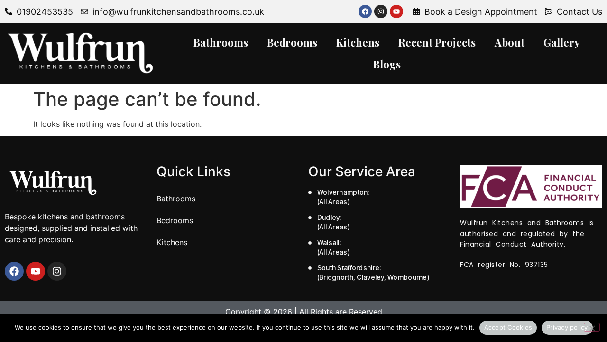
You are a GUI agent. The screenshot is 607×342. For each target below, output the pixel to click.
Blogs (387, 64)
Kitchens (357, 42)
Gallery (561, 42)
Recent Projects (437, 42)
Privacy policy (567, 327)
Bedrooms (292, 42)
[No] (592, 327)
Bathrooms (220, 42)
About (509, 42)
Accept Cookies (508, 327)
